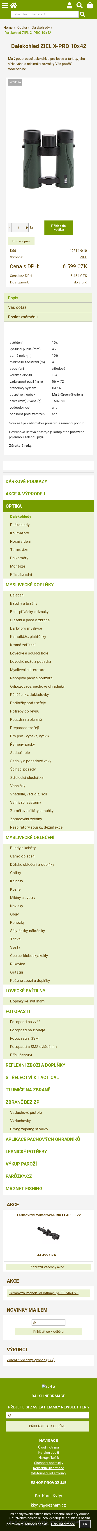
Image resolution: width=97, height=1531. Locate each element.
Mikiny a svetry (22, 897)
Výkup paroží (21, 1164)
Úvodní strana (48, 1447)
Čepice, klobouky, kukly (29, 955)
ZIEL (83, 257)
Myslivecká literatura (27, 669)
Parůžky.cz (19, 1176)
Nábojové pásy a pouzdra (31, 678)
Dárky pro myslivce (26, 628)
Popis (13, 298)
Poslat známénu (23, 317)
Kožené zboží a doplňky (30, 980)
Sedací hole (20, 752)
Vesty (15, 947)
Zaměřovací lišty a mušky (31, 810)
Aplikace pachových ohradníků (43, 1139)
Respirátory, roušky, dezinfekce (36, 827)
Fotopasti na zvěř (25, 1021)
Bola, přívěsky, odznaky (29, 611)
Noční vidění (20, 541)
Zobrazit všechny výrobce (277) (31, 1360)
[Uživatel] (71, 6)
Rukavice (17, 964)
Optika (14, 506)
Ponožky (17, 922)
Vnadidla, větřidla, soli (28, 794)
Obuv (14, 914)
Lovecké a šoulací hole (29, 653)
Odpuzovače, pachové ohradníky (37, 686)
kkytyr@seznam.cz (48, 1505)
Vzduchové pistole (26, 1112)
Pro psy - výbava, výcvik (29, 736)
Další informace (63, 1524)
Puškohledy (20, 525)
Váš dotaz (17, 307)
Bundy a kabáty (23, 848)
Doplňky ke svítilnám (27, 1001)
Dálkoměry (19, 558)
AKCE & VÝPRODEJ (25, 494)
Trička (15, 939)
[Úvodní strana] (15, 6)
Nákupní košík (48, 1458)
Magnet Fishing (24, 1188)
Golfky (15, 872)
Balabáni (17, 595)
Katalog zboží (48, 1453)
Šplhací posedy (23, 769)
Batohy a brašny (23, 603)
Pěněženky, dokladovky (29, 694)
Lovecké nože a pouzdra (30, 661)
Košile (15, 889)
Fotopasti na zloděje (27, 1030)
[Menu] (5, 5)
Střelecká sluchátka (27, 777)
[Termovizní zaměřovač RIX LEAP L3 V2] (48, 1233)
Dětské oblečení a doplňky (32, 864)
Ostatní (16, 972)
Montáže (17, 566)
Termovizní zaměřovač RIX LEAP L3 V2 (48, 1215)
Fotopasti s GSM (24, 1038)
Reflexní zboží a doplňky (35, 1065)
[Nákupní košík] (92, 6)
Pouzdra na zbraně (26, 719)
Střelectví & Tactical (32, 1077)
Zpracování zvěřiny (26, 819)
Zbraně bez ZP (22, 1102)
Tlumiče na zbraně (28, 1090)
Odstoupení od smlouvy (48, 1473)
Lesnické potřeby (26, 1151)
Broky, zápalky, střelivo (29, 1129)
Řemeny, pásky (22, 744)
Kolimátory (19, 533)
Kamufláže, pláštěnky (28, 636)
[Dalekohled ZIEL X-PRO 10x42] (49, 151)
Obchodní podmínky (48, 1463)
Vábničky (17, 786)
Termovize (19, 549)
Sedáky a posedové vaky (30, 761)
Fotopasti (18, 1011)
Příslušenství (21, 574)
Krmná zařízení (22, 645)
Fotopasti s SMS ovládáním (33, 1046)
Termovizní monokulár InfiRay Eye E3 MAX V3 (44, 1293)
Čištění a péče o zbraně (30, 620)
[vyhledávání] (81, 6)
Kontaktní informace (48, 1468)
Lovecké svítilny (26, 990)
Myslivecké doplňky (30, 584)
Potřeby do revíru (24, 711)
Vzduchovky (20, 1121)
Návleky (16, 906)
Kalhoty (16, 881)
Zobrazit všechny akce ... (48, 1267)
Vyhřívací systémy (25, 802)
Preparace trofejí (24, 728)
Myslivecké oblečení (30, 837)
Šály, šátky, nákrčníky (27, 931)
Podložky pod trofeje (28, 703)
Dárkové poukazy (26, 481)
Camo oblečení (22, 856)
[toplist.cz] (48, 1386)
